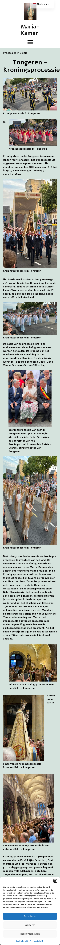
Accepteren (30, 916)
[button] (55, 880)
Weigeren (30, 925)
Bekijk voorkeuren (30, 933)
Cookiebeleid (22, 941)
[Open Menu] (30, 42)
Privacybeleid (36, 941)
